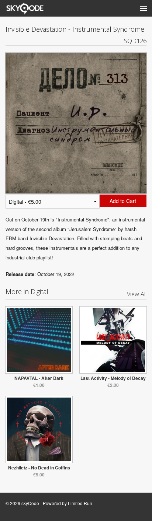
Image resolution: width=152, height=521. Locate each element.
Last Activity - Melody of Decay (113, 378)
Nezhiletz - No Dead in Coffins (39, 467)
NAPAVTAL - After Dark (38, 378)
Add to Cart (123, 200)
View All (136, 294)
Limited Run (80, 503)
